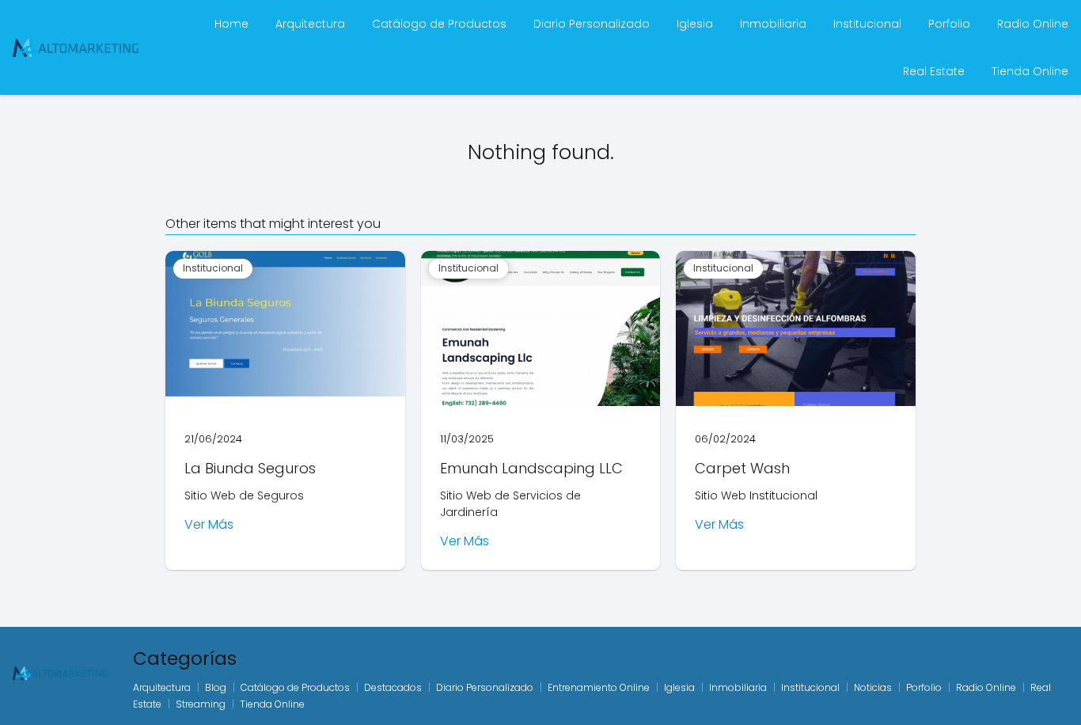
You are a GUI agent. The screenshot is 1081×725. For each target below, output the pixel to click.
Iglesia (695, 24)
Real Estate (934, 71)
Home (231, 24)
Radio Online (1032, 24)
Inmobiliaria (773, 24)
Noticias (873, 687)
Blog (215, 687)
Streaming (201, 704)
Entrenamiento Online (599, 687)
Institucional (867, 24)
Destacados (393, 687)
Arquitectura (310, 24)
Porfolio (949, 24)
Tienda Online (1030, 71)
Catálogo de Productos (439, 24)
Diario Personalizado (591, 24)
